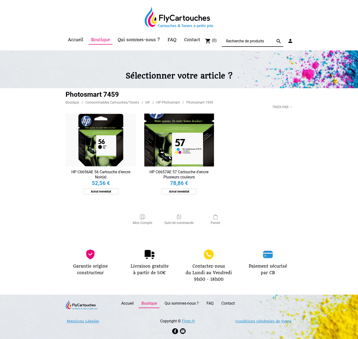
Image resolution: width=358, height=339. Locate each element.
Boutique (72, 102)
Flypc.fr (188, 321)
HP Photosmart (168, 102)
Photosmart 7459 (199, 102)
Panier (215, 223)
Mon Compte (142, 223)
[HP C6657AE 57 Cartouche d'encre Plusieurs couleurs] (179, 140)
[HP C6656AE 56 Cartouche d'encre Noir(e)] (101, 140)
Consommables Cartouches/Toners (112, 102)
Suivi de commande (179, 223)
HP (147, 102)
